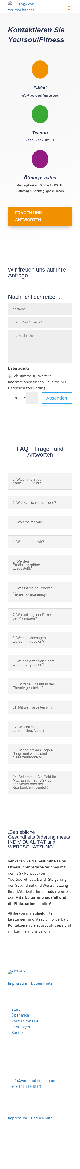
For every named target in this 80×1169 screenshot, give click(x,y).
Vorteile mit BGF (25, 1021)
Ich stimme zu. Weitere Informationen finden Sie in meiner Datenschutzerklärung (37, 382)
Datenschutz (41, 983)
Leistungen (21, 1026)
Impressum (17, 983)
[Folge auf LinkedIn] (72, 243)
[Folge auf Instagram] (57, 243)
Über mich (20, 1015)
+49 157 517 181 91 (40, 140)
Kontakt (18, 1032)
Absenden (56, 398)
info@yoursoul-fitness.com (40, 95)
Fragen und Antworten (28, 216)
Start (16, 1009)
